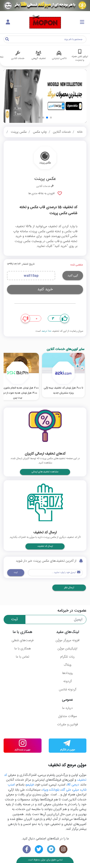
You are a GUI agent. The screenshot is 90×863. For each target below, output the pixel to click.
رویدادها (67, 673)
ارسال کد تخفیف (45, 546)
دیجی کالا (73, 784)
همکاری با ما (22, 648)
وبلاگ (67, 665)
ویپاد (45, 789)
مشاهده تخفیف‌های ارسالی (45, 472)
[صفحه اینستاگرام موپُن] (63, 849)
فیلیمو (30, 784)
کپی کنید (72, 275)
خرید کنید (45, 289)
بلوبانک (54, 789)
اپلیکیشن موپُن (67, 648)
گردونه (67, 681)
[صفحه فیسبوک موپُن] (27, 849)
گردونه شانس (67, 689)
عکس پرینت (19, 132)
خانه (80, 132)
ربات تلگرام (67, 656)
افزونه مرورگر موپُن (67, 640)
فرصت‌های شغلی (22, 640)
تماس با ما (22, 656)
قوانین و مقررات (67, 724)
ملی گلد (66, 789)
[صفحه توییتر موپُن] (39, 849)
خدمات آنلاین (62, 132)
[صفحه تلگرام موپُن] (51, 849)
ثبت (16, 572)
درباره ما (67, 708)
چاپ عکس (40, 132)
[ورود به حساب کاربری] (8, 22)
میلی (76, 789)
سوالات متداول (67, 716)
